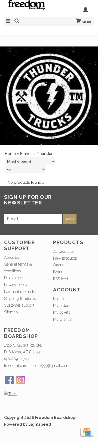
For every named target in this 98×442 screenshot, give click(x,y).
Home (10, 153)
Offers (58, 265)
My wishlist (62, 319)
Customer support (19, 305)
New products (65, 258)
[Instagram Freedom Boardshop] (20, 380)
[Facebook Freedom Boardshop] (9, 380)
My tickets (61, 312)
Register (60, 299)
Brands (26, 153)
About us (11, 257)
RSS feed (60, 279)
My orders (61, 305)
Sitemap (11, 312)
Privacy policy (15, 284)
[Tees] (10, 394)
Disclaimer (13, 278)
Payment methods (19, 292)
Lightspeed (39, 424)
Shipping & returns (20, 298)
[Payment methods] (87, 432)
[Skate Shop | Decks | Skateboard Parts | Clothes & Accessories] (26, 7)
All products (63, 251)
